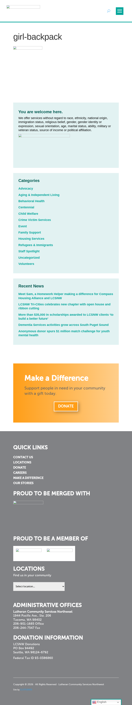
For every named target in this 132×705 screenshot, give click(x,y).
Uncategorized (29, 257)
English (101, 702)
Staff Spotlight (29, 251)
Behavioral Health (31, 201)
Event (22, 226)
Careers (20, 473)
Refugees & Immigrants (35, 245)
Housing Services (31, 238)
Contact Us (23, 457)
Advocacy (25, 188)
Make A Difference (28, 478)
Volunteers (26, 264)
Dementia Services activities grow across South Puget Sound (63, 325)
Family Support (29, 232)
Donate (66, 406)
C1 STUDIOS (26, 690)
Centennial (26, 207)
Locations (22, 462)
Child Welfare (28, 213)
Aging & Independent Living (38, 195)
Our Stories (23, 483)
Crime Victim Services (34, 220)
